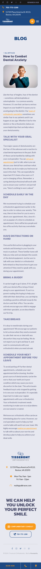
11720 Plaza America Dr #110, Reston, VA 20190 (18, 13)
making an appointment (27, 428)
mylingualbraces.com (22, 485)
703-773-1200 (12, 7)
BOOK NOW (10, 565)
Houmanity (34, 553)
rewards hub (33, 2)
